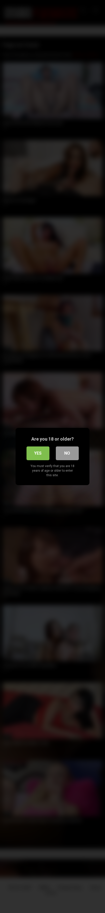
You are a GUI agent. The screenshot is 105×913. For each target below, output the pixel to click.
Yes (38, 453)
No (67, 453)
